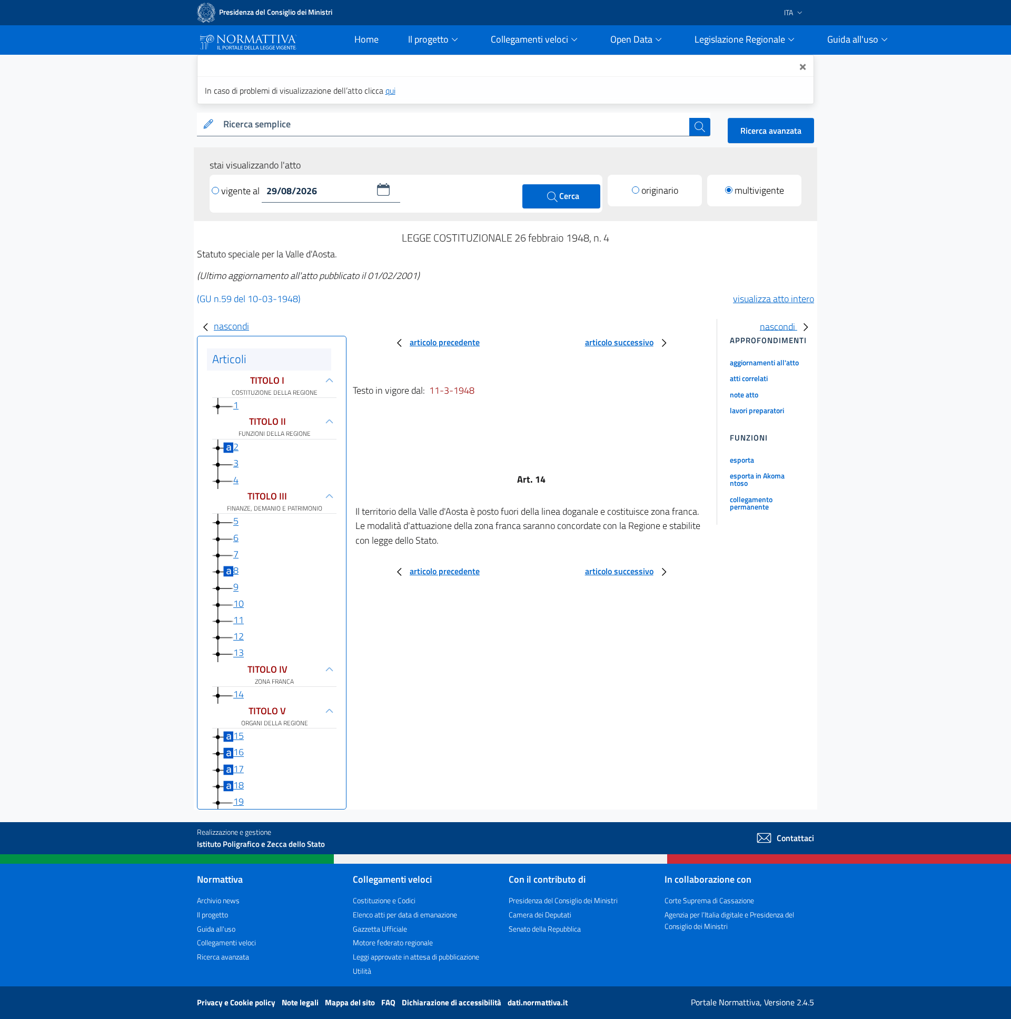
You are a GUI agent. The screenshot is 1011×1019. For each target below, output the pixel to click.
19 (238, 801)
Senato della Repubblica (545, 928)
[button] (383, 189)
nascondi (231, 326)
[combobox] (454, 124)
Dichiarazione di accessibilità (452, 1002)
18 (238, 785)
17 (238, 769)
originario (659, 190)
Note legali (301, 1002)
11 (238, 620)
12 (238, 636)
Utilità (362, 970)
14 (238, 694)
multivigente (759, 190)
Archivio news (218, 900)
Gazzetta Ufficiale (380, 928)
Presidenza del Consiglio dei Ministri (563, 900)
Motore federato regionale (393, 942)
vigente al (241, 191)
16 (238, 752)
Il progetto (212, 914)
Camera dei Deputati (540, 914)
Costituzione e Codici (384, 900)
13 (238, 653)
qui (390, 90)
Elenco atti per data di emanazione (405, 914)
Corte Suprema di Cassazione (709, 900)
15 (238, 735)
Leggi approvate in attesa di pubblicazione (416, 956)
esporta (742, 459)
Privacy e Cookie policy (237, 1002)
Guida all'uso (216, 928)
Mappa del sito (350, 1002)
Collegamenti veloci (226, 942)
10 (238, 603)
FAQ (389, 1002)
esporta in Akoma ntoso (757, 479)
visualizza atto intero (773, 299)
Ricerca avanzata (770, 130)
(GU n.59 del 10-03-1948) (249, 299)
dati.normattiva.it (538, 1002)
